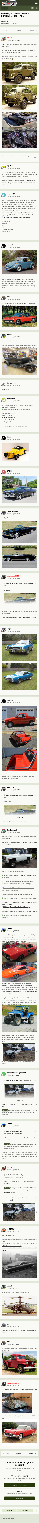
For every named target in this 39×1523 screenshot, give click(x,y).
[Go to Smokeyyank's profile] (4, 831)
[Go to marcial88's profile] (4, 400)
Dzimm (25, 1080)
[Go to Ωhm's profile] (4, 438)
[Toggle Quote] (4, 583)
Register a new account (19, 1485)
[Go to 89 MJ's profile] (4, 336)
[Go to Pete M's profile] (4, 39)
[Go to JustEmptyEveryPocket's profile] (4, 1074)
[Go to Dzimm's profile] (4, 930)
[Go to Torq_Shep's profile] (4, 384)
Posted (13, 40)
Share (10, 1510)
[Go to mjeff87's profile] (4, 167)
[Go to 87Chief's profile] (4, 472)
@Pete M (5, 1110)
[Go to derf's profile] (4, 298)
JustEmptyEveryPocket (11, 1133)
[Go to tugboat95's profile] (4, 195)
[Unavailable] (19, 1018)
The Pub (14, 23)
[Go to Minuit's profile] (4, 1287)
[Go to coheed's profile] (4, 246)
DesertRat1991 (28, 583)
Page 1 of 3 (19, 30)
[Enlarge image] (19, 86)
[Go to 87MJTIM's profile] (4, 789)
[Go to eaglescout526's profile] (4, 577)
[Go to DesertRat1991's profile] (4, 513)
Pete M (5, 21)
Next (32, 30)
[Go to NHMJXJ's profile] (4, 1230)
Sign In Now (19, 1498)
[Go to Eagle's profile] (4, 630)
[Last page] (36, 30)
